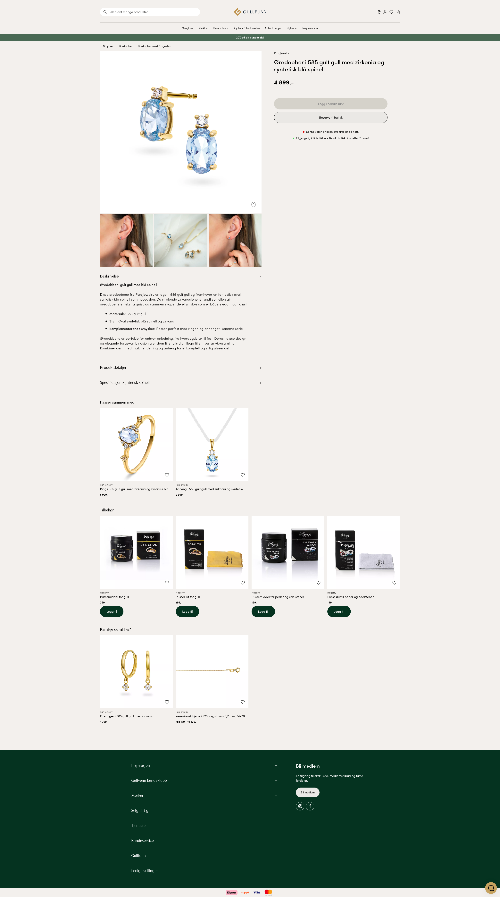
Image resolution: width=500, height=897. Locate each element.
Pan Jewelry (281, 53)
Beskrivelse (109, 276)
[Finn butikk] (379, 12)
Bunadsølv (220, 28)
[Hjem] (250, 12)
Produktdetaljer (113, 367)
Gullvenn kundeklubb (149, 780)
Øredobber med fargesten (154, 46)
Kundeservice (142, 840)
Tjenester (139, 825)
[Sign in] (385, 12)
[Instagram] (300, 806)
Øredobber (126, 46)
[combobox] (150, 12)
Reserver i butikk (331, 117)
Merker (137, 795)
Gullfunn (138, 855)
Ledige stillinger (144, 870)
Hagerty (104, 592)
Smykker (188, 28)
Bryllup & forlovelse (246, 28)
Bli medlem (308, 792)
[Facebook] (310, 806)
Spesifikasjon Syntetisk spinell (125, 382)
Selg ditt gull (142, 810)
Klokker (204, 28)
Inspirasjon (310, 28)
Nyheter (292, 28)
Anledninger (273, 28)
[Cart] (397, 12)
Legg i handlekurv (331, 104)
